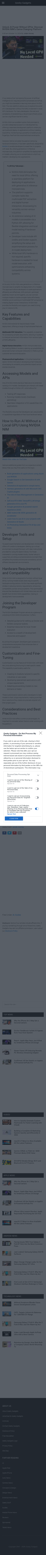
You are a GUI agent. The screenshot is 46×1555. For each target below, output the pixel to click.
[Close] (41, 734)
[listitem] (23, 775)
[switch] (37, 781)
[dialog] (23, 777)
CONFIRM (14, 818)
